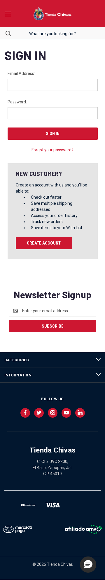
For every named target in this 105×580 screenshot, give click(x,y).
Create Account (44, 243)
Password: (17, 102)
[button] (88, 564)
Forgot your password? (53, 150)
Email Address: (21, 73)
